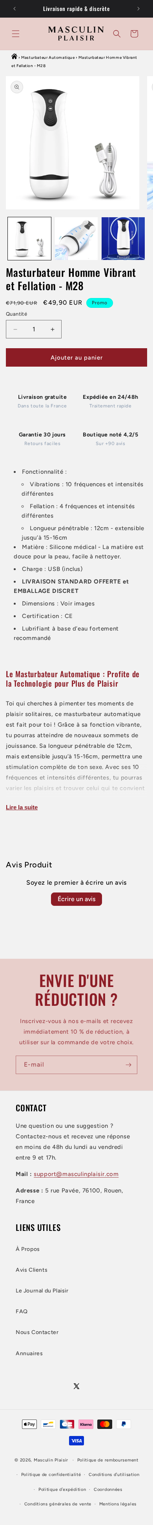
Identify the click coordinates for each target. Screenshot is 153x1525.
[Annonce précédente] (14, 8)
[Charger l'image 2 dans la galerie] (76, 238)
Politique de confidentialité (51, 1474)
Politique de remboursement (107, 1460)
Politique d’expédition (62, 1489)
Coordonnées (108, 1489)
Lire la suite (22, 807)
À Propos (28, 1249)
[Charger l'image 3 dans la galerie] (123, 238)
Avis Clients (31, 1270)
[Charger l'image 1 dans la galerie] (29, 238)
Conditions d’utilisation (114, 1474)
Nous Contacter (37, 1332)
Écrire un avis (76, 899)
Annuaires (29, 1353)
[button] (15, 33)
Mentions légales (118, 1504)
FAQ (22, 1311)
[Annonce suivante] (138, 8)
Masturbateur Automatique (48, 57)
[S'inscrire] (128, 1065)
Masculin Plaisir (51, 1460)
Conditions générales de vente (57, 1504)
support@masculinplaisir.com (76, 1174)
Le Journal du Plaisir (42, 1290)
